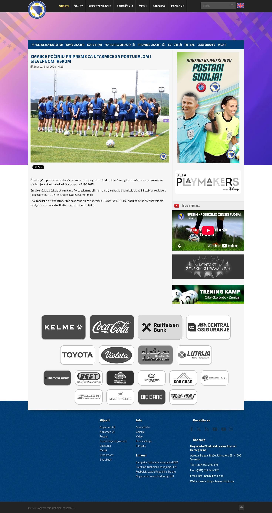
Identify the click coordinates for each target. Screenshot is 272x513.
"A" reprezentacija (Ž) (120, 45)
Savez (78, 6)
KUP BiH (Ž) (175, 45)
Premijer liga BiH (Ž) (151, 45)
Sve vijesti (106, 459)
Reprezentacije (99, 6)
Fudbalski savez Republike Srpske (156, 471)
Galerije (140, 432)
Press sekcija (143, 441)
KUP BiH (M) (94, 45)
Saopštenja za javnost (113, 441)
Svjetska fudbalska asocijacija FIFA (156, 467)
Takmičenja (125, 6)
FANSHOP (159, 6)
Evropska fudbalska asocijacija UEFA (157, 462)
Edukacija (105, 446)
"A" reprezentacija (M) (47, 45)
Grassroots (206, 45)
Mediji (143, 6)
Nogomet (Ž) (107, 432)
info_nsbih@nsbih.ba (211, 476)
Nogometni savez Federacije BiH (155, 476)
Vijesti (64, 6)
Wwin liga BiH (75, 45)
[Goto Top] (241, 507)
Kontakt (141, 446)
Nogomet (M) (107, 427)
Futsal (190, 45)
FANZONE (177, 6)
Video (139, 436)
